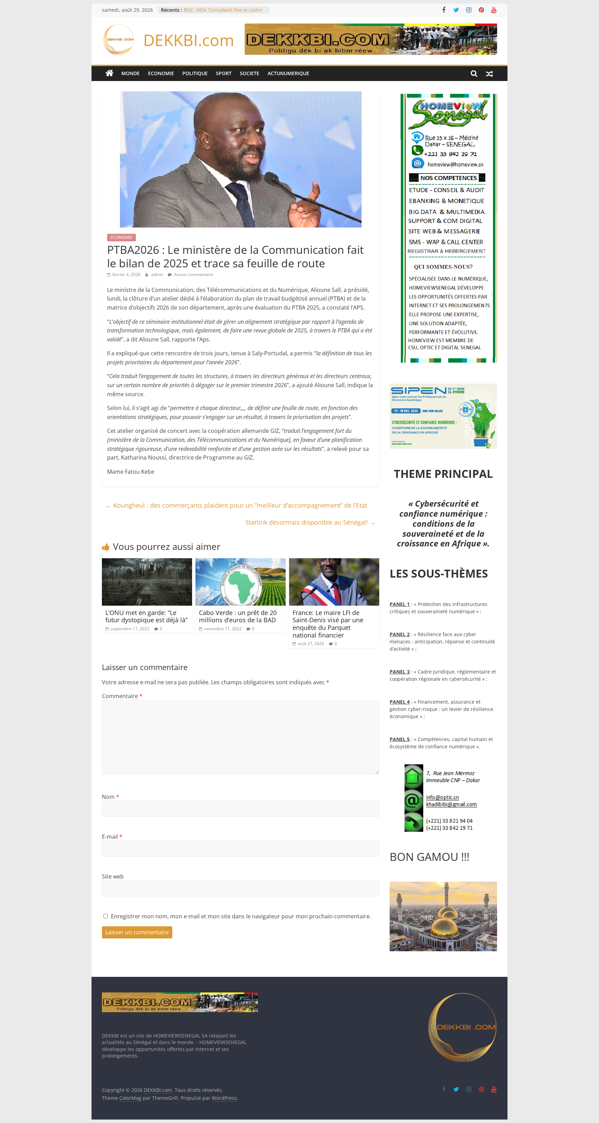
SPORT (224, 73)
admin (157, 274)
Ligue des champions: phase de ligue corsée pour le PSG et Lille (220, 13)
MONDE (130, 73)
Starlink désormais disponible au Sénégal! (310, 522)
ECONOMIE (161, 73)
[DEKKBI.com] (109, 73)
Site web (113, 876)
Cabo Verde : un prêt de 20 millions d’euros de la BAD (238, 616)
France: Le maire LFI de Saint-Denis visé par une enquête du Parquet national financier (328, 623)
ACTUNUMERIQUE (288, 73)
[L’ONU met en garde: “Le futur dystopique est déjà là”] (147, 562)
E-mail (112, 836)
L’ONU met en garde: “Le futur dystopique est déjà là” (146, 616)
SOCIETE (249, 73)
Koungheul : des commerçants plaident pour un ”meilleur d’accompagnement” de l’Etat (236, 505)
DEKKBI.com (188, 40)
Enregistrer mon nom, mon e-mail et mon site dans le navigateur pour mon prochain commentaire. (241, 916)
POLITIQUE (195, 73)
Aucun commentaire (193, 274)
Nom (110, 797)
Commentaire (122, 696)
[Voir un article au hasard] (489, 73)
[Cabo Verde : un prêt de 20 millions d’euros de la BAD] (241, 562)
